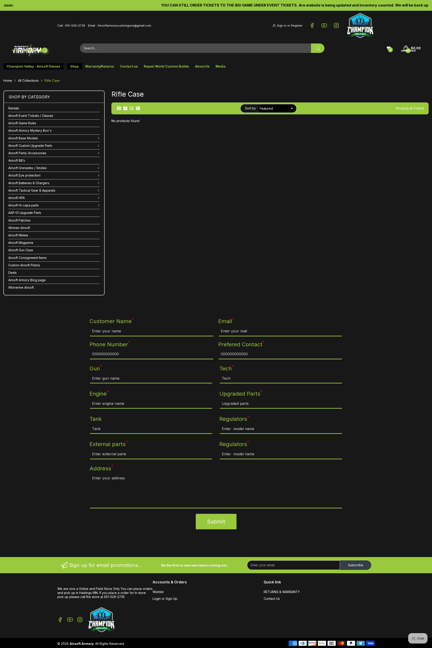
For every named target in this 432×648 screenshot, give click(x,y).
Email (226, 321)
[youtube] (324, 25)
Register (297, 25)
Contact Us (272, 598)
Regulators (234, 418)
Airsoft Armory (82, 644)
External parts (109, 444)
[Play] (360, 26)
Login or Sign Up (165, 598)
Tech (226, 368)
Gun (96, 368)
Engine (99, 393)
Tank (96, 419)
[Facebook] (312, 25)
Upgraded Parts (241, 393)
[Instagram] (336, 25)
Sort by (250, 108)
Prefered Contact (241, 344)
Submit (216, 521)
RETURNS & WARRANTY (282, 592)
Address (101, 468)
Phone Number (110, 344)
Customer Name (112, 321)
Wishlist (158, 592)
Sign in (282, 25)
